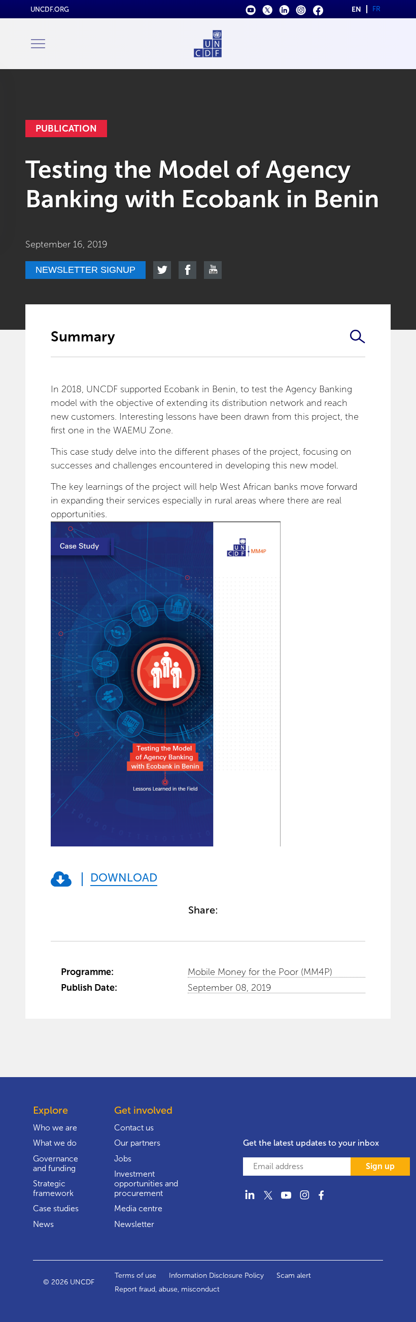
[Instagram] (301, 9)
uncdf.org (49, 9)
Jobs (122, 1158)
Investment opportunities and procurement (146, 1184)
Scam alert (293, 1275)
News (43, 1224)
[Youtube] (251, 9)
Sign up (380, 1166)
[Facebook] (318, 9)
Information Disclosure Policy (216, 1275)
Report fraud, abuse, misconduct (167, 1289)
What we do (55, 1143)
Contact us (134, 1127)
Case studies (56, 1208)
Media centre (138, 1208)
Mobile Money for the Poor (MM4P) (260, 972)
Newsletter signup (85, 270)
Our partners (137, 1143)
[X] (267, 9)
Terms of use (135, 1275)
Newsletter (134, 1224)
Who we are (55, 1127)
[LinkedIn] (284, 9)
